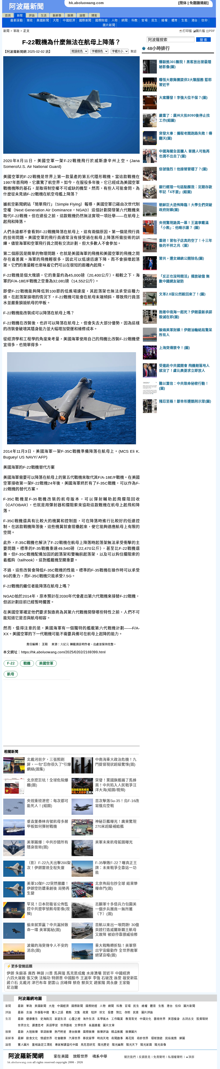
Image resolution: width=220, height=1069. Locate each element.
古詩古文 (188, 1018)
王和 (45, 644)
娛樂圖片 (131, 1031)
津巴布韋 (39, 983)
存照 (127, 1012)
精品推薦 (117, 1031)
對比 (119, 1012)
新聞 (20, 15)
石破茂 (107, 978)
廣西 (31, 973)
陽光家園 (146, 1044)
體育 (174, 20)
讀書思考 (38, 1025)
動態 (69, 1012)
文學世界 (80, 1025)
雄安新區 (130, 978)
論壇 (82, 15)
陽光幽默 (118, 1044)
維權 (164, 20)
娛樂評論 (103, 1031)
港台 (194, 20)
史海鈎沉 (46, 1018)
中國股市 (71, 978)
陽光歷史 (103, 1044)
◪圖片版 (199, 31)
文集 (77, 1012)
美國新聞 (43, 20)
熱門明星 (60, 1031)
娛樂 (70, 15)
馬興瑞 (59, 973)
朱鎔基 (21, 973)
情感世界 (46, 1038)
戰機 (27, 663)
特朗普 (57, 978)
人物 (115, 20)
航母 (10, 674)
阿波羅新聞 (26, 6)
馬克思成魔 (75, 973)
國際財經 (101, 20)
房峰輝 (66, 983)
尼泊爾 (12, 987)
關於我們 (130, 1056)
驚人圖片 (23, 1044)
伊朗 (10, 973)
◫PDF (210, 31)
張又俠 (32, 978)
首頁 (8, 15)
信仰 (204, 20)
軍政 (30, 20)
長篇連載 (94, 1025)
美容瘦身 (174, 1018)
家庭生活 (60, 1018)
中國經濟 (69, 20)
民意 (136, 1012)
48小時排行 (158, 48)
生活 (44, 15)
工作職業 (117, 1018)
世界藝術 (66, 1025)
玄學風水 (103, 1018)
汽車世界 (74, 1038)
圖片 (109, 25)
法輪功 (44, 978)
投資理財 (202, 1018)
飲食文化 (32, 1038)
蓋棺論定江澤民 (42, 1044)
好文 (102, 1012)
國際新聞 (85, 20)
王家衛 (124, 983)
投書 (111, 1012)
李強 (96, 978)
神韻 (40, 973)
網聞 (124, 20)
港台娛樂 (74, 1031)
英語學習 (52, 1025)
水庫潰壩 (93, 973)
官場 (144, 20)
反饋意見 (144, 1056)
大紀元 (64, 644)
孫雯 (117, 978)
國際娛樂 (89, 1031)
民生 (154, 20)
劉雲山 (53, 983)
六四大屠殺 (16, 978)
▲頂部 (190, 1056)
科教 (134, 20)
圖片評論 (147, 1012)
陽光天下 (132, 1044)
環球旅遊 (157, 1038)
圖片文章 (109, 1025)
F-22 (11, 663)
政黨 (86, 1012)
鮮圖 (182, 1038)
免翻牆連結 (198, 3)
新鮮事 (57, 15)
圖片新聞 (189, 1005)
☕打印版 (185, 31)
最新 (16, 20)
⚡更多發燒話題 (19, 966)
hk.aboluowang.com (86, 3)
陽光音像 (160, 1044)
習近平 (108, 973)
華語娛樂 (46, 1031)
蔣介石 (12, 983)
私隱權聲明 (175, 1056)
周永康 (112, 983)
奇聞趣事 (117, 1038)
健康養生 (32, 1018)
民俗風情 (171, 1038)
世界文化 (23, 1025)
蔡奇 (76, 983)
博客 (94, 15)
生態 (184, 20)
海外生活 (89, 1018)
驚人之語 (57, 1012)
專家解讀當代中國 (66, 1044)
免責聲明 (159, 1056)
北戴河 (25, 983)
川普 (49, 973)
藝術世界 (159, 1018)
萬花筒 (129, 1038)
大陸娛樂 (32, 1031)
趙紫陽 (99, 983)
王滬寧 (86, 978)
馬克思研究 (88, 1044)
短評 (94, 1012)
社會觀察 (60, 1038)
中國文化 (145, 1018)
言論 (29, 1012)
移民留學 (89, 1038)
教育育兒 (131, 1018)
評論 (32, 15)
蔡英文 (87, 983)
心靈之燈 (74, 1018)
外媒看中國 (42, 1012)
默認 (133, 51)
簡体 (183, 3)
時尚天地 (103, 1038)
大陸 (56, 20)
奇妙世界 (142, 1038)
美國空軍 (46, 663)
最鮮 (21, 1038)
